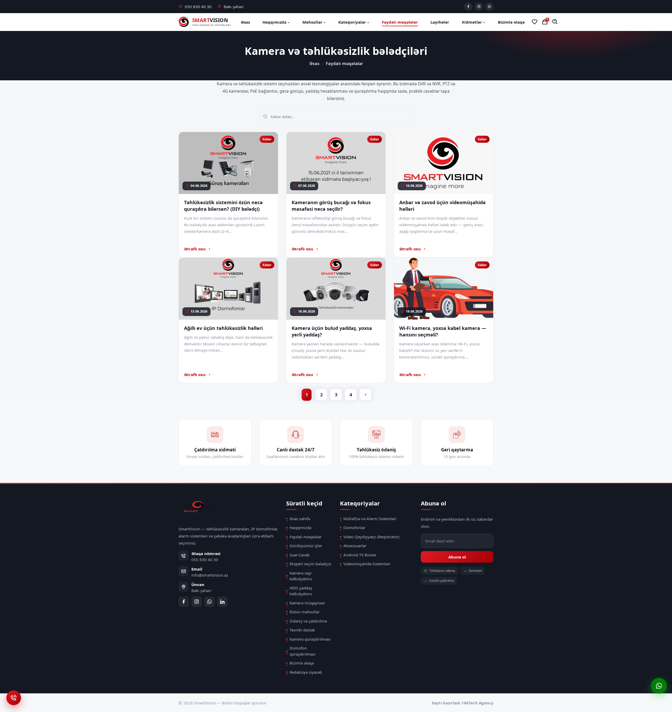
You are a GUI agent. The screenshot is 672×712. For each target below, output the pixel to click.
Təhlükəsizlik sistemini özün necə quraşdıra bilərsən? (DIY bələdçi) (223, 205)
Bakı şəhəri (234, 6)
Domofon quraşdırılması (303, 651)
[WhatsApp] (489, 6)
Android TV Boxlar (359, 554)
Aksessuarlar (354, 545)
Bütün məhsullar (305, 611)
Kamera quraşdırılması (310, 639)
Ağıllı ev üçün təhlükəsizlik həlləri (223, 328)
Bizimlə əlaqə (511, 22)
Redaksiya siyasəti (306, 672)
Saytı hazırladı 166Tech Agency (463, 702)
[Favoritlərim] (534, 22)
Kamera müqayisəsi (307, 602)
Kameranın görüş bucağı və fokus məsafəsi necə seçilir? (331, 205)
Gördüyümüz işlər (306, 545)
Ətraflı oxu (195, 248)
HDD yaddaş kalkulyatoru (301, 591)
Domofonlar (354, 527)
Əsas (245, 22)
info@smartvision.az (209, 575)
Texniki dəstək (302, 629)
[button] (555, 22)
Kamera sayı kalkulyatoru (301, 576)
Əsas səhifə (300, 518)
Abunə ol (457, 557)
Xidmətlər (472, 22)
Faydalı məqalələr (400, 22)
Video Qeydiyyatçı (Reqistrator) (371, 536)
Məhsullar (312, 22)
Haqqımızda (274, 22)
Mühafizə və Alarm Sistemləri (369, 518)
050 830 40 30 (198, 6)
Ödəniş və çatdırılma (308, 621)
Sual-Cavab (299, 554)
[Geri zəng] (13, 697)
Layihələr (439, 22)
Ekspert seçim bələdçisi (310, 563)
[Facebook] (468, 6)
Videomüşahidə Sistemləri (366, 563)
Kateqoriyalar (352, 22)
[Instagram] (479, 6)
